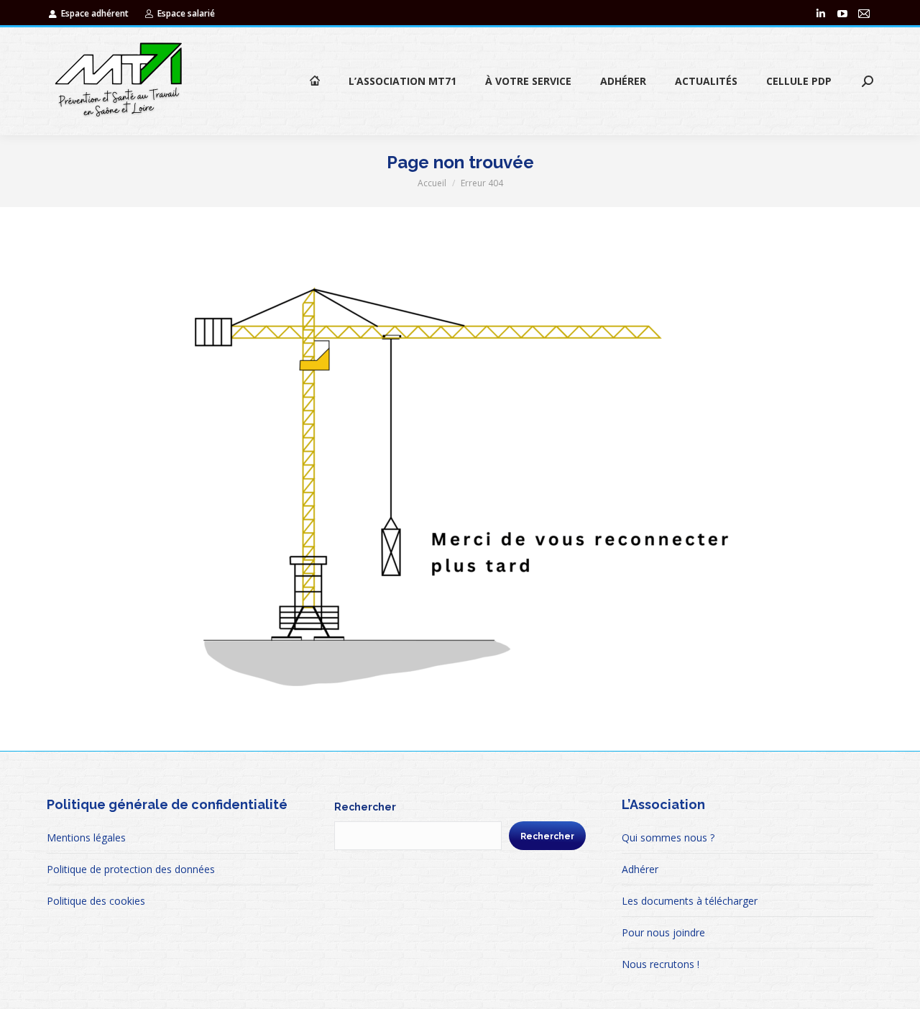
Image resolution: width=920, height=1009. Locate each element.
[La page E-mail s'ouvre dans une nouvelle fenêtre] (864, 13)
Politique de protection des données (131, 869)
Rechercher (365, 807)
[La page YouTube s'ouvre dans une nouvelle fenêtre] (842, 13)
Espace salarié (186, 13)
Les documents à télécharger (690, 901)
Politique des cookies (96, 901)
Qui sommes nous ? (668, 837)
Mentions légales (86, 837)
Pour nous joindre (663, 932)
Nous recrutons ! (660, 964)
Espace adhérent (95, 13)
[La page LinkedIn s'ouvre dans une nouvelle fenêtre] (820, 13)
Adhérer (640, 869)
